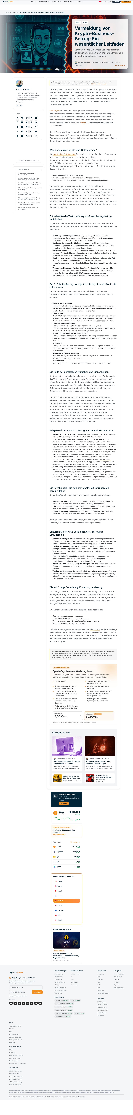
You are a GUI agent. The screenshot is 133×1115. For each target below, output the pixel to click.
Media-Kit (12, 1052)
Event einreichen (14, 1061)
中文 (59, 915)
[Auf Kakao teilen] (36, 131)
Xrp (98, 982)
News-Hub (100, 974)
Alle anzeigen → (75, 842)
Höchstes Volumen (59, 982)
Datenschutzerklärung (78, 1096)
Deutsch (60, 901)
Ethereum (100, 979)
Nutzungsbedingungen (65, 1096)
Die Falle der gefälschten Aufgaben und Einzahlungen (29, 188)
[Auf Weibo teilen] (31, 127)
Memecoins (74, 982)
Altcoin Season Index (60, 990)
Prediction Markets (62, 1016)
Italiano (60, 881)
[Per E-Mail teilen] (17, 131)
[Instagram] (19, 1003)
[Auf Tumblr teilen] (17, 127)
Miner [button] (109, 459)
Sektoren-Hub (75, 974)
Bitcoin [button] (74, 123)
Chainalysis (55, 111)
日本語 (60, 920)
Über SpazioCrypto (15, 1026)
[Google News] (36, 1003)
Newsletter (100, 1015)
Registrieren (126, 1)
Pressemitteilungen (103, 993)
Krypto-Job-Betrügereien (64, 154)
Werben (11, 1050)
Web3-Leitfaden (102, 1002)
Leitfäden (55, 1)
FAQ (10, 1031)
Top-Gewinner (58, 976)
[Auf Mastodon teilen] (22, 131)
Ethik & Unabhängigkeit (16, 1076)
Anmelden (116, 1)
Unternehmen (118, 976)
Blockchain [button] (95, 629)
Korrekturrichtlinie (14, 1073)
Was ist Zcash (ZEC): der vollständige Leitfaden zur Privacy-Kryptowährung (66, 956)
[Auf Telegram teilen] (31, 118)
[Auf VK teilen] (22, 127)
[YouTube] (40, 1003)
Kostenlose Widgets (15, 1037)
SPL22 (75, 1000)
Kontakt (11, 1029)
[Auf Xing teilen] (36, 127)
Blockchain (43, 1)
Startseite (8, 12)
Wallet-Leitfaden (102, 1007)
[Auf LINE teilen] (27, 127)
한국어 (60, 905)
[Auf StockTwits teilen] (27, 131)
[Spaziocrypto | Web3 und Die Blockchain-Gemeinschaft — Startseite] (26, 972)
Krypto (85, 22)
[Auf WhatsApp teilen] (27, 118)
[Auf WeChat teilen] (27, 136)
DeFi (72, 979)
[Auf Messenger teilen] (31, 131)
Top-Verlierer (58, 979)
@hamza (19, 105)
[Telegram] (23, 1003)
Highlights (57, 985)
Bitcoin (99, 976)
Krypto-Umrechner (60, 987)
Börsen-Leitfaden (102, 1010)
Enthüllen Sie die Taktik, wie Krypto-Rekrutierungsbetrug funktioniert (29, 179)
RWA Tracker (58, 993)
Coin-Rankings (58, 974)
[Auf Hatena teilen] (17, 136)
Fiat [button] (113, 258)
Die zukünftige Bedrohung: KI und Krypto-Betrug (28, 208)
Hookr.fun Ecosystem (63, 1010)
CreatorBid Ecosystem (63, 1007)
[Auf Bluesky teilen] (27, 122)
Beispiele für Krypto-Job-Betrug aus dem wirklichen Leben (29, 193)
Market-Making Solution (64, 1003)
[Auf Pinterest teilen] (36, 122)
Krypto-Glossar (102, 1013)
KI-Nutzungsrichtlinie (15, 1079)
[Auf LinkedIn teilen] (36, 118)
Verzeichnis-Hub (119, 974)
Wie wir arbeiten (120, 65)
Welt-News (68, 1)
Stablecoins (74, 985)
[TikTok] (31, 1003)
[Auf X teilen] (17, 118)
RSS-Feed (12, 1042)
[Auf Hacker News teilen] (22, 122)
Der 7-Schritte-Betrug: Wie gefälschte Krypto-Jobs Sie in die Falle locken (29, 184)
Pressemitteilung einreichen (17, 1063)
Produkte (116, 982)
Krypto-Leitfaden (59, 950)
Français (60, 896)
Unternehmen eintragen (16, 1055)
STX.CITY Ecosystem (63, 1013)
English (60, 886)
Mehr (79, 1)
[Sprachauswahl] (100, 1)
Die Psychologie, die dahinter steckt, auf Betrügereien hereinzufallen (29, 198)
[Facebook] (11, 1003)
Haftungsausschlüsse (15, 1040)
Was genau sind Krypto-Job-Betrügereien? (26, 174)
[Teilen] (31, 136)
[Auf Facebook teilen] (22, 118)
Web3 (32, 1)
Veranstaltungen (118, 987)
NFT (98, 987)
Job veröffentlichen (15, 1058)
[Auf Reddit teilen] (17, 122)
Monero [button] (103, 459)
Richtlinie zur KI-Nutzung (99, 84)
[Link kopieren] (36, 136)
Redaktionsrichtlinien (15, 1071)
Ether (83, 123)
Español (60, 891)
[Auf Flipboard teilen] (22, 136)
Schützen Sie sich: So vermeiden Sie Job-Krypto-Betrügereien (29, 203)
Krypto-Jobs (117, 985)
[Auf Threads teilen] (31, 122)
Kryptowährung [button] (101, 258)
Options (79, 1013)
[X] (15, 1003)
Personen (116, 979)
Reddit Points (61, 1000)
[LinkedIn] (27, 1003)
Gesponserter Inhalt (15, 1085)
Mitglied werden (14, 1034)
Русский (60, 910)
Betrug (15, 12)
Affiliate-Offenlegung (15, 1082)
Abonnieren (63, 803)
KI (71, 976)
